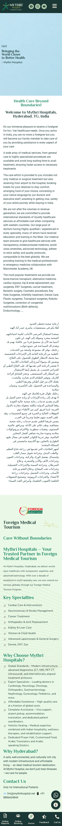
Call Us (57, 822)
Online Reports (5, 822)
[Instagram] (37, 6)
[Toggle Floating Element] (55, 804)
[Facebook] (31, 6)
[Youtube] (44, 6)
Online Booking (18, 822)
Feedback (44, 822)
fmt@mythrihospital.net (21, 793)
